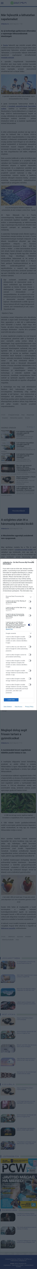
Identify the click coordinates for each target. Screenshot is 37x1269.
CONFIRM (11, 700)
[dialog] (18, 634)
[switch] (29, 602)
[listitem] (18, 597)
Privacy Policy (29, 706)
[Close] (33, 562)
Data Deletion (8, 706)
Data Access (18, 706)
